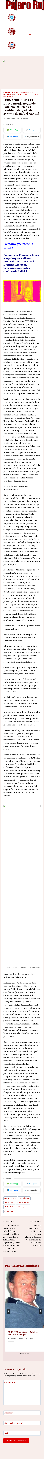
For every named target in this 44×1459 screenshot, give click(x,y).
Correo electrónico (13, 1423)
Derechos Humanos (11, 92)
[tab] (20, 1353)
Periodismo (8, 94)
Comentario (10, 1382)
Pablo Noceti (9, 1203)
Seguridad (8, 1211)
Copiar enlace (32, 136)
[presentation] (24, 1299)
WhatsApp (12, 130)
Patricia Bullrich (23, 1203)
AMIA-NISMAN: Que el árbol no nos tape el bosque (23, 1333)
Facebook (12, 136)
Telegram (31, 130)
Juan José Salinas (12, 118)
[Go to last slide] (8, 1311)
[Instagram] (11, 31)
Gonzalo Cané (24, 1198)
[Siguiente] (40, 1311)
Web (6, 1433)
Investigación (27, 92)
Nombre (8, 1413)
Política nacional (21, 94)
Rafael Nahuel (9, 1207)
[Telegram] (11, 17)
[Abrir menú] (30, 34)
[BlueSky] (11, 45)
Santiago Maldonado (26, 1207)
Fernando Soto (10, 1198)
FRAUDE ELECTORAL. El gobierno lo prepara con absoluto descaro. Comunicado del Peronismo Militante (33, 1234)
